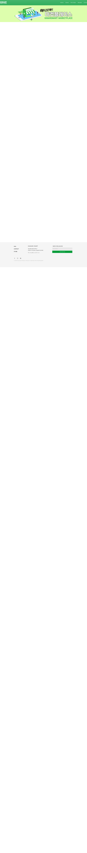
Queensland (31, 248)
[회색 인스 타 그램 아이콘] (17, 258)
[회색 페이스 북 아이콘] (14, 258)
